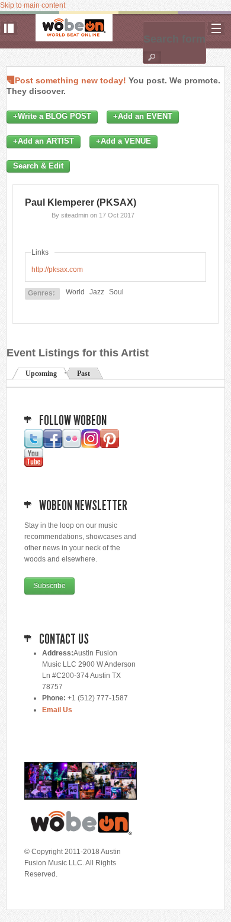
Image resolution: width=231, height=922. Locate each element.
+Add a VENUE (123, 141)
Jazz (96, 292)
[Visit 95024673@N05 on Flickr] (71, 445)
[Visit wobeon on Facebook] (52, 445)
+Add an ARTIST (43, 141)
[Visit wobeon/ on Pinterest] (109, 445)
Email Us (57, 710)
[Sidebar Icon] (9, 28)
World (75, 292)
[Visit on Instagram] (90, 445)
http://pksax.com (57, 269)
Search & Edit (38, 166)
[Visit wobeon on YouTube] (33, 464)
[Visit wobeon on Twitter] (33, 445)
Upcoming (41, 373)
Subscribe (49, 586)
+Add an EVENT (142, 116)
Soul (116, 292)
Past (83, 373)
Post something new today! (70, 80)
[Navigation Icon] (216, 28)
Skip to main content (32, 5)
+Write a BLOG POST (52, 116)
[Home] (74, 27)
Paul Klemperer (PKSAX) (80, 202)
